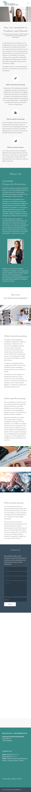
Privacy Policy (6, 779)
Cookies (13, 779)
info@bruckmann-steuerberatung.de (17, 758)
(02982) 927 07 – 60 (12, 754)
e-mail (14, 562)
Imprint (19, 779)
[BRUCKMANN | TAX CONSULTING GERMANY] (12, 3)
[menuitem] (27, 3)
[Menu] (27, 3)
